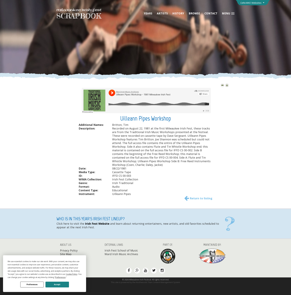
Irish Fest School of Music (121, 250)
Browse (194, 13)
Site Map (66, 254)
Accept (57, 284)
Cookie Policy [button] (71, 274)
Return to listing (201, 198)
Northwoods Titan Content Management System (158, 282)
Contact (210, 13)
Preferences (32, 284)
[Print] (227, 85)
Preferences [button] (60, 277)
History (178, 13)
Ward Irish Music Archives (121, 254)
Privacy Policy (69, 250)
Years (148, 13)
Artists (162, 13)
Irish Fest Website (96, 223)
